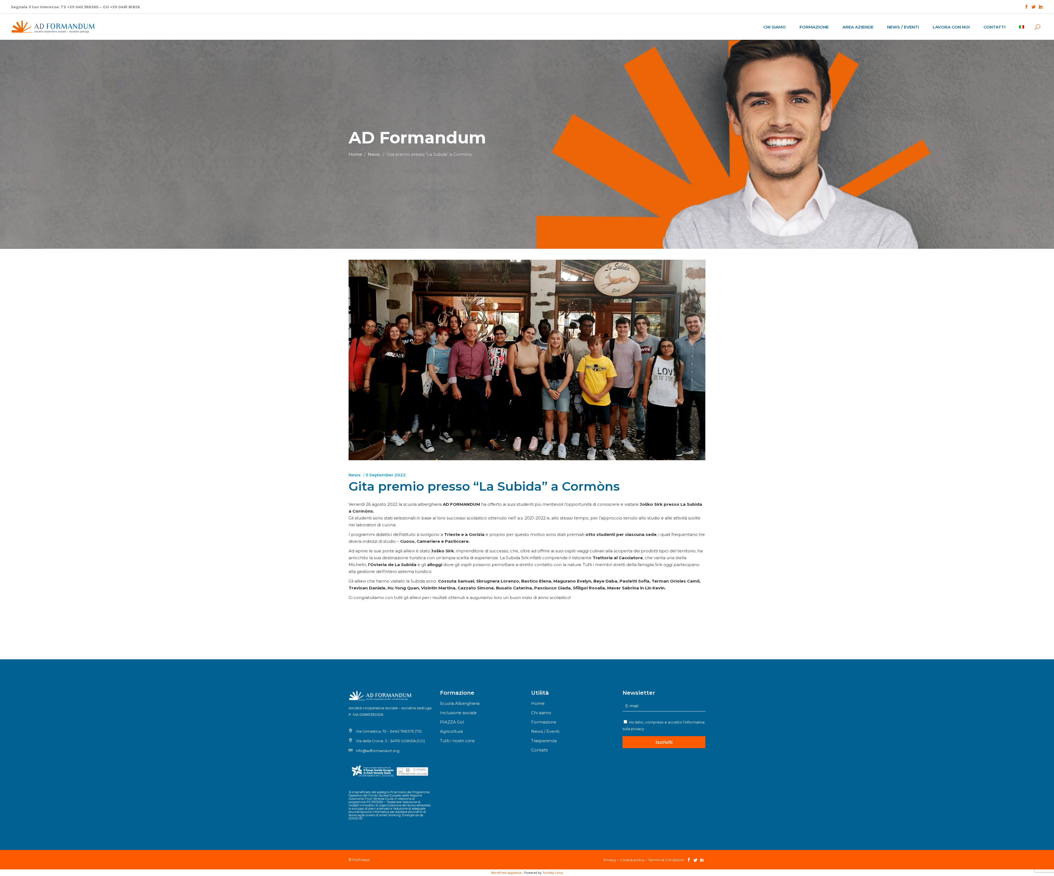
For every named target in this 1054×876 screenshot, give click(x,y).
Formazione (543, 722)
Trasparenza (544, 740)
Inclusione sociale (458, 712)
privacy (637, 729)
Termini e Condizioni (666, 860)
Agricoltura (451, 731)
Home (355, 154)
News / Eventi (545, 731)
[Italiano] (1024, 27)
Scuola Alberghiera (460, 703)
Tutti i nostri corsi (457, 740)
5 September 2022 (386, 474)
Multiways (361, 859)
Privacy (609, 860)
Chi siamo (541, 712)
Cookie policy (632, 860)
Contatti (539, 750)
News (374, 154)
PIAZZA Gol (452, 722)
